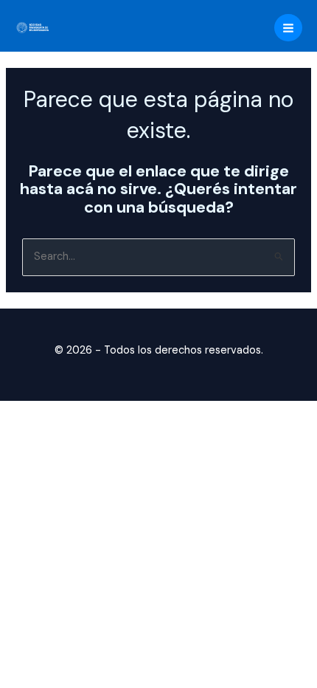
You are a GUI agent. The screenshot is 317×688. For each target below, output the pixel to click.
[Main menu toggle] (288, 28)
